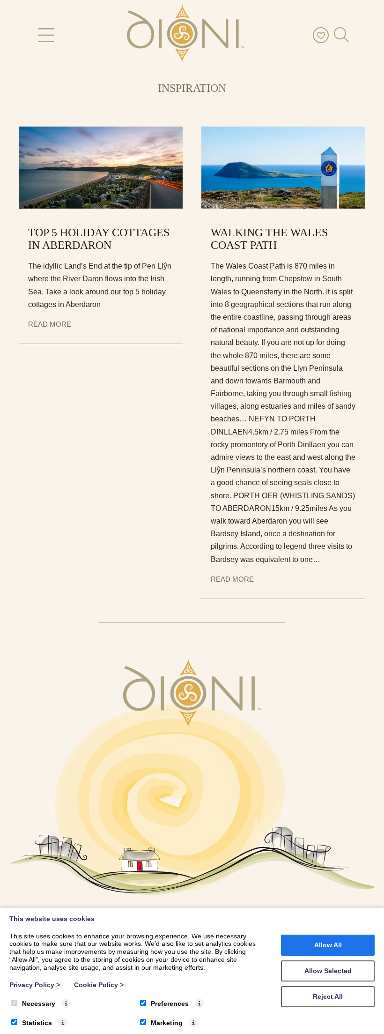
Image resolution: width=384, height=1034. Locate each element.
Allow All (328, 945)
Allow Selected (328, 970)
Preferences (170, 1003)
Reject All (328, 996)
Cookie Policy (99, 985)
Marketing (167, 1023)
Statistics (37, 1023)
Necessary (38, 1003)
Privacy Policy (34, 985)
